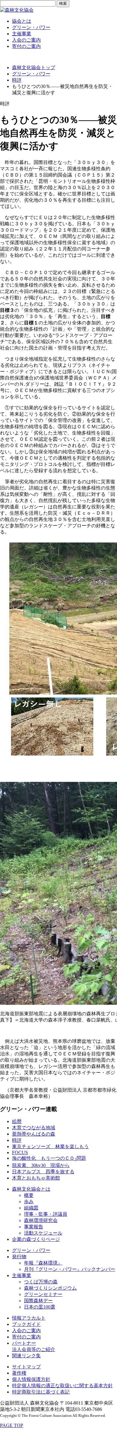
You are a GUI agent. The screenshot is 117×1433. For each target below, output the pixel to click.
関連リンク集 (26, 1355)
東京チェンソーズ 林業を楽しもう (50, 1146)
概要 (29, 1195)
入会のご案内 (26, 39)
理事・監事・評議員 (45, 1214)
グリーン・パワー (31, 27)
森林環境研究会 (41, 1220)
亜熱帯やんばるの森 (33, 1133)
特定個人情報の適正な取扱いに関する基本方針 (62, 1385)
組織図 (31, 1207)
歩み (29, 1201)
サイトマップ (26, 1366)
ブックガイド (26, 1324)
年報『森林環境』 (43, 1262)
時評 (17, 80)
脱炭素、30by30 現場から (41, 1165)
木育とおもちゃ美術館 (36, 1177)
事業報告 (33, 1226)
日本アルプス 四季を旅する (43, 1171)
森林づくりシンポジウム (50, 1288)
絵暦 (17, 1121)
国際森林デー (38, 1300)
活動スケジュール (43, 1233)
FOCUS (20, 1152)
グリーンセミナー (43, 1294)
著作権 (19, 1373)
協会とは (21, 21)
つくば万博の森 (41, 1281)
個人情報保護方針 (31, 1379)
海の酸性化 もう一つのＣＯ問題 (49, 1158)
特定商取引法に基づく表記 (41, 1391)
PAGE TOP (11, 1425)
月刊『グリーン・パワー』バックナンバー (69, 1269)
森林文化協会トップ (33, 67)
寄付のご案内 (26, 46)
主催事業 (21, 33)
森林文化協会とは (31, 1189)
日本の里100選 (39, 1306)
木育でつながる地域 (33, 1127)
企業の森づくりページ (36, 1239)
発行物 (19, 1256)
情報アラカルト (29, 1317)
